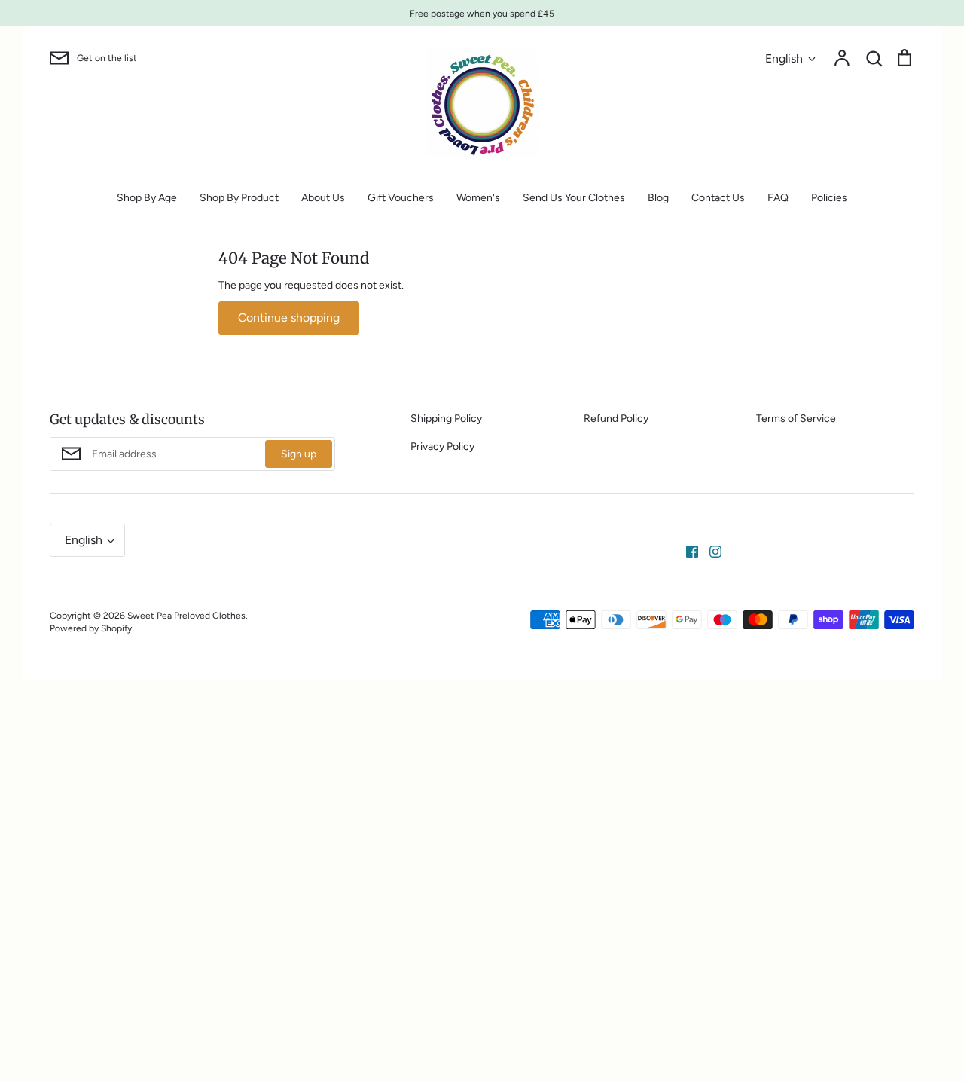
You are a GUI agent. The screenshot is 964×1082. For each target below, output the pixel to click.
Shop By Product (239, 197)
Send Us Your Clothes (574, 197)
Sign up (298, 454)
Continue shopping (289, 317)
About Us (323, 197)
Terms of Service (796, 418)
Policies (829, 197)
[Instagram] (709, 551)
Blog (658, 197)
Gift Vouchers (401, 197)
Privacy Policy (442, 446)
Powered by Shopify (91, 628)
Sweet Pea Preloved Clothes (186, 615)
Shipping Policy (446, 418)
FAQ (778, 197)
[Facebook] (686, 551)
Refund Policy (616, 418)
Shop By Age (147, 197)
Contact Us (718, 197)
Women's (478, 197)
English (784, 58)
